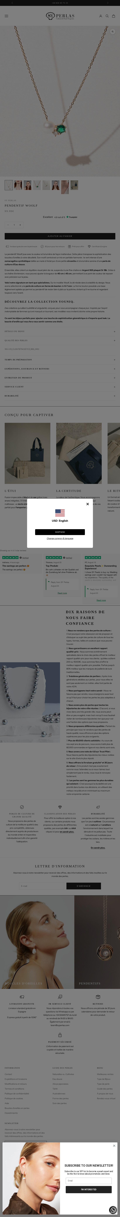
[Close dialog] (114, 1145)
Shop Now (60, 532)
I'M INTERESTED (89, 1189)
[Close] (87, 504)
